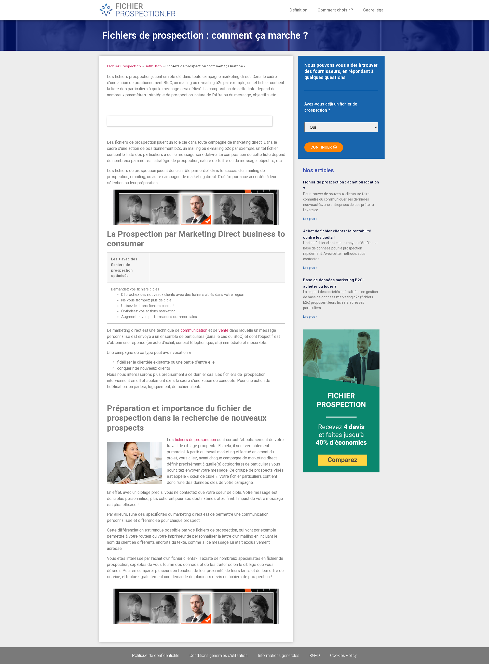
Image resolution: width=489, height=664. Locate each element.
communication (194, 330)
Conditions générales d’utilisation (218, 655)
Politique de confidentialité (155, 655)
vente (223, 330)
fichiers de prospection (195, 439)
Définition (298, 10)
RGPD (314, 655)
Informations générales (278, 655)
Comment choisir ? (335, 10)
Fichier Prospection (124, 66)
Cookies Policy (343, 655)
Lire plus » (310, 219)
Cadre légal (374, 10)
